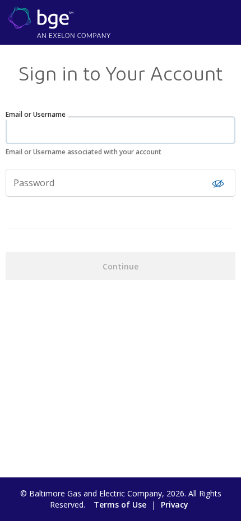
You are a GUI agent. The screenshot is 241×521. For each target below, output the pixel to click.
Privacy (174, 504)
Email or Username (36, 114)
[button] (218, 183)
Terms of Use (120, 504)
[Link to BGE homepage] (59, 21)
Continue (120, 266)
